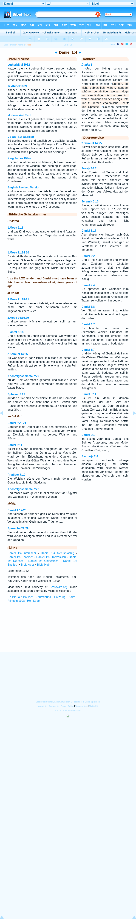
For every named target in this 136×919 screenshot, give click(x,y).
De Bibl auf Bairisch (20, 136)
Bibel (6, 45)
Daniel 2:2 (88, 256)
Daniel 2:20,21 (16, 422)
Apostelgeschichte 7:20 (23, 376)
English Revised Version (23, 187)
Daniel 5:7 (88, 349)
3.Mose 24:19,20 (18, 317)
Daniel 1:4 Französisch (51, 557)
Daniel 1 (86, 64)
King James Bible (19, 158)
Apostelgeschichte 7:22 (23, 489)
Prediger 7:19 (16, 474)
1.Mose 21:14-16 (18, 252)
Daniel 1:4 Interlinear (21, 553)
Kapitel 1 (21, 45)
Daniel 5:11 (14, 445)
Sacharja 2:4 (89, 456)
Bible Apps (28, 564)
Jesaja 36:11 (89, 168)
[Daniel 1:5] (131, 421)
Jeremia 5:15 (89, 201)
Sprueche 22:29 (18, 528)
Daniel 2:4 (88, 285)
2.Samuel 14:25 (17, 354)
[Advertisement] (68, 630)
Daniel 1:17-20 (16, 510)
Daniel (13, 45)
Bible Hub (43, 564)
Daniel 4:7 (88, 324)
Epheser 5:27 (16, 394)
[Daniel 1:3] (4, 421)
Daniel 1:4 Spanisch (20, 557)
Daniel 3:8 (88, 306)
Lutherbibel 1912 (18, 64)
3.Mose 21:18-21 (18, 299)
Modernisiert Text (19, 115)
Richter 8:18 (15, 331)
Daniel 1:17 (88, 230)
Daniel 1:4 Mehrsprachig (57, 553)
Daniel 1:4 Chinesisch (43, 560)
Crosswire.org (58, 587)
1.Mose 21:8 (15, 227)
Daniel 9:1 (88, 434)
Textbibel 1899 (17, 86)
